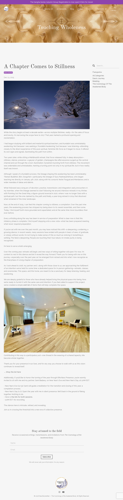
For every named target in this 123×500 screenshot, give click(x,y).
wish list (26, 285)
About (80, 9)
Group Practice (34, 9)
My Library (113, 9)
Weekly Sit (48, 9)
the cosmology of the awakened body (102, 85)
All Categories (98, 76)
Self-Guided (19, 9)
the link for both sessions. (22, 397)
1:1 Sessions (61, 9)
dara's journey (8, 72)
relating (96, 81)
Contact (90, 9)
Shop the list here (13, 372)
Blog (72, 9)
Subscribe (47, 457)
